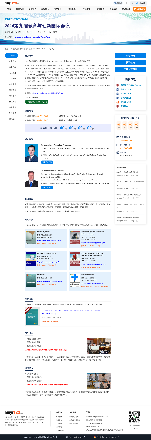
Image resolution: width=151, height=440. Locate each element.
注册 (127, 3)
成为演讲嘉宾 (74, 417)
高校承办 (141, 9)
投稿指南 (20, 9)
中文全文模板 (126, 93)
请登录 (119, 3)
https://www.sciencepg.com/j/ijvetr (93, 264)
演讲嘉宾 (57, 9)
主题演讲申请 (130, 69)
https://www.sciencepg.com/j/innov (49, 281)
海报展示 (45, 9)
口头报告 (32, 9)
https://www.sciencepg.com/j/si (92, 283)
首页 (9, 9)
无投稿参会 (60, 430)
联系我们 (126, 9)
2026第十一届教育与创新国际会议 (127, 172)
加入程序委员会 (74, 420)
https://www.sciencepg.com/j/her (49, 262)
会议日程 (12, 102)
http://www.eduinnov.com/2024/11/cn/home (33, 37)
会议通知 (124, 106)
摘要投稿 (12, 67)
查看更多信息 (47, 162)
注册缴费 (86, 9)
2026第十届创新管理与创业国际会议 (128, 217)
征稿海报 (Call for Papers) (37, 102)
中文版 (136, 3)
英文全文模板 (126, 89)
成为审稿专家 (74, 423)
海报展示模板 (126, 102)
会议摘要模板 (126, 98)
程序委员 (12, 96)
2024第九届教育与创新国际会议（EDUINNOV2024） (28, 49)
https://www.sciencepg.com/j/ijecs (93, 243)
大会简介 (12, 56)
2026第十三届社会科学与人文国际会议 (129, 195)
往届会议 (101, 9)
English (142, 3)
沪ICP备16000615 (78, 437)
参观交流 (12, 113)
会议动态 (113, 9)
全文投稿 (12, 61)
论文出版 (12, 73)
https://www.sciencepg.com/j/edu (49, 240)
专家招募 (72, 9)
